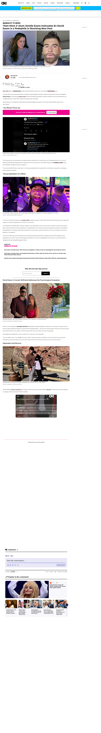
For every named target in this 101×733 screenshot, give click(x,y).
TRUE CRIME (60, 3)
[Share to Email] (22, 83)
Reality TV (21, 3)
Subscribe (76, 3)
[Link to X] (89, 3)
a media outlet (21, 96)
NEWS (28, 3)
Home (4, 20)
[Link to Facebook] (82, 3)
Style (33, 3)
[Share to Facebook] (8, 83)
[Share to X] (12, 83)
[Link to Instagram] (85, 3)
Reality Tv (9, 20)
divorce (49, 389)
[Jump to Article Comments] (3, 83)
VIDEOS (52, 3)
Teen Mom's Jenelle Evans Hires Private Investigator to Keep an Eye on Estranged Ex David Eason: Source (35, 250)
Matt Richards (14, 75)
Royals (39, 3)
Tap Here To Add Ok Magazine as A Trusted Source (30, 112)
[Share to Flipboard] (17, 83)
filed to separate (16, 389)
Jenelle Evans (16, 20)
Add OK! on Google (25, 87)
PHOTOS (46, 3)
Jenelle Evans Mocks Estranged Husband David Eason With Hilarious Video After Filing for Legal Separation (35, 258)
